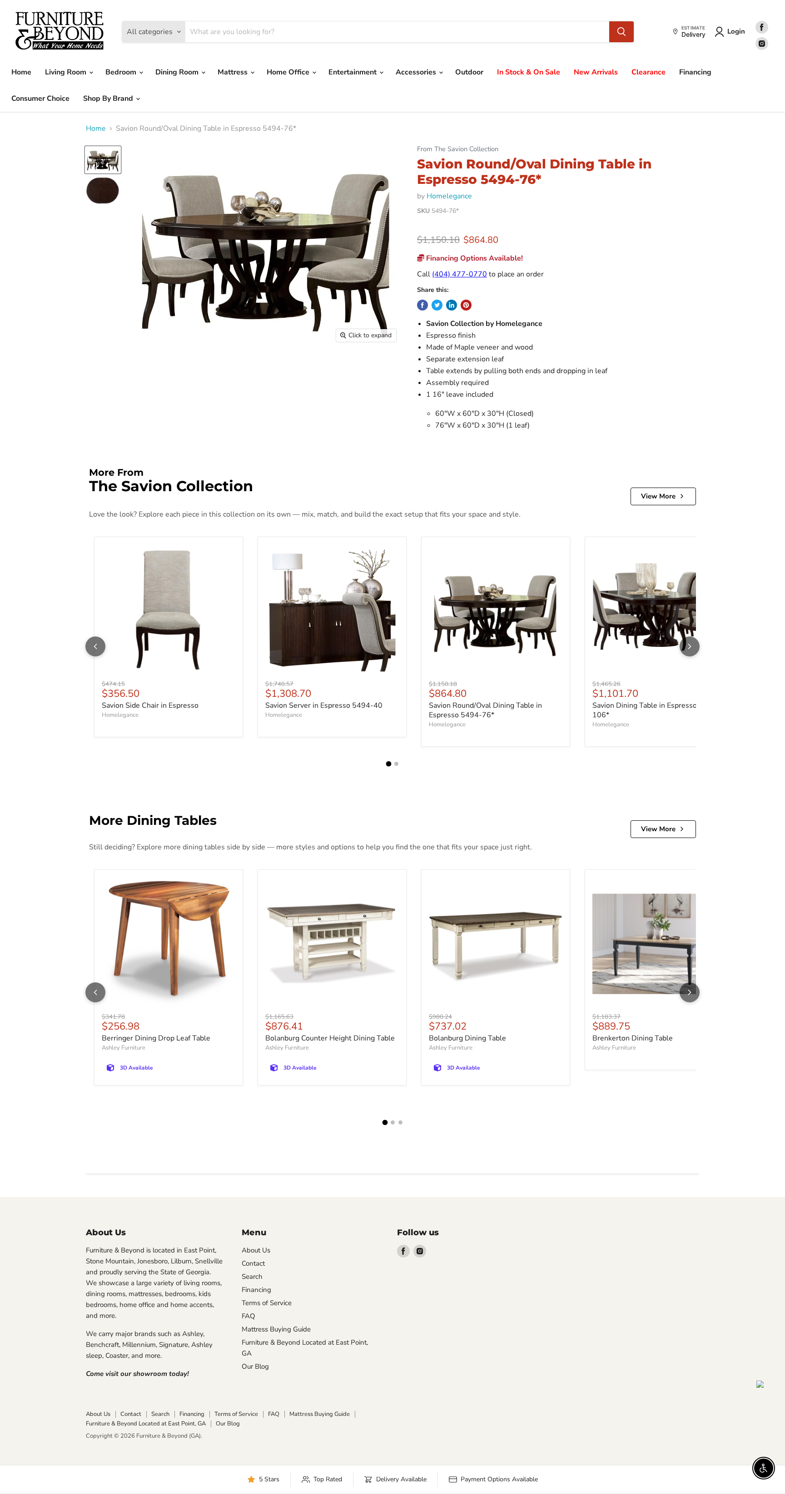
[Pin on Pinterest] (466, 305)
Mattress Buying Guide (276, 1329)
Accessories (417, 72)
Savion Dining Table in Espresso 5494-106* (656, 710)
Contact (253, 1263)
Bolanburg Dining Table (467, 1038)
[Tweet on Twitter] (437, 305)
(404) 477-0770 (459, 274)
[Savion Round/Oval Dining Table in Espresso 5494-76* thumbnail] (103, 159)
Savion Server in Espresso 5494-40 (324, 705)
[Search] (621, 31)
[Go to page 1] (389, 764)
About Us (256, 1250)
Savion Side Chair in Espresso (150, 705)
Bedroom (121, 72)
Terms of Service (267, 1302)
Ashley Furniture (123, 1048)
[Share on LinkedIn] (451, 305)
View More (658, 496)
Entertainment (353, 72)
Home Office (289, 72)
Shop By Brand (109, 99)
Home (21, 72)
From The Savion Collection (457, 149)
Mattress (233, 72)
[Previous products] (95, 646)
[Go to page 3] (400, 1122)
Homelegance (449, 196)
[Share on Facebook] (422, 305)
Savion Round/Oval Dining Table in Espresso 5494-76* (485, 710)
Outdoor (469, 72)
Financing (695, 72)
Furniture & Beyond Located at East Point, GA (146, 1424)
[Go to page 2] (396, 764)
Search (252, 1276)
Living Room (66, 72)
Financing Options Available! (473, 258)
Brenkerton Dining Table (632, 1038)
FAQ (248, 1316)
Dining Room (177, 72)
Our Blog (255, 1366)
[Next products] (690, 646)
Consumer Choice (40, 99)
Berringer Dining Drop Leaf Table (156, 1038)
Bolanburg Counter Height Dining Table (330, 1038)
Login (736, 31)
